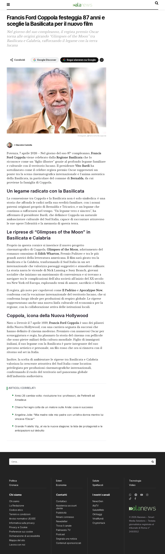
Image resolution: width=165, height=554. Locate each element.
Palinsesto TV (63, 530)
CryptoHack (98, 523)
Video (132, 485)
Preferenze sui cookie (21, 531)
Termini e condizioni (19, 514)
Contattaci (61, 501)
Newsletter (62, 521)
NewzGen (97, 501)
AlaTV (95, 505)
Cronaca (13, 485)
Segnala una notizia (66, 538)
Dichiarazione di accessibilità (24, 536)
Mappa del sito (17, 540)
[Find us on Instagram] (147, 495)
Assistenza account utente (66, 507)
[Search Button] (153, 461)
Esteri (59, 480)
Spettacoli (97, 485)
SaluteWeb (98, 510)
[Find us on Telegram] (136, 495)
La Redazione (16, 505)
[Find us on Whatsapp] (130, 495)
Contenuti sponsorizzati (68, 543)
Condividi (19, 59)
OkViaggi (97, 514)
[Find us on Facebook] (135, 499)
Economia (61, 485)
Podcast (60, 534)
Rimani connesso (65, 517)
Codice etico (16, 510)
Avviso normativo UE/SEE (22, 518)
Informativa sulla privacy (22, 523)
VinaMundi (97, 518)
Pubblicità (61, 512)
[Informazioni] (102, 60)
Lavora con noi (17, 544)
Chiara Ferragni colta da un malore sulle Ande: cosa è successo (54, 407)
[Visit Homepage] (82, 4)
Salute (95, 480)
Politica (13, 480)
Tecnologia (135, 480)
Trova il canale (64, 525)
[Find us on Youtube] (141, 495)
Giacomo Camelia (24, 145)
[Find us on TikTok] (130, 499)
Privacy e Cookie (18, 527)
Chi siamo (14, 501)
